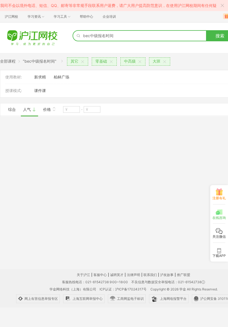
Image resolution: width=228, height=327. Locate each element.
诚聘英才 (116, 275)
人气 (27, 109)
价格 (47, 109)
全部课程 (8, 61)
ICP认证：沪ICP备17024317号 (123, 289)
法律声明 (133, 275)
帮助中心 (86, 16)
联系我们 (150, 275)
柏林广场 (61, 77)
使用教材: (13, 77)
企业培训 (109, 16)
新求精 (40, 77)
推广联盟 (183, 275)
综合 (12, 109)
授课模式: (13, 90)
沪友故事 (167, 275)
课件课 (40, 90)
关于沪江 (83, 275)
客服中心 (100, 275)
